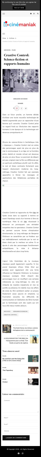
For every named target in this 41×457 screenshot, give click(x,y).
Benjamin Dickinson (20, 311)
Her (34, 212)
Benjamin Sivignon (20, 99)
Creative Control (10, 315)
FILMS (14, 50)
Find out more (19, 8)
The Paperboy (7, 370)
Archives (7, 50)
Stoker (5, 382)
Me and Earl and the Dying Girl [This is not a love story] (13, 360)
